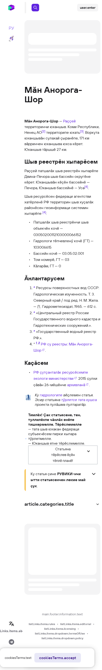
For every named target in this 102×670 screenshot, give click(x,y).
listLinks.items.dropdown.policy (62, 638)
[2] (43, 131)
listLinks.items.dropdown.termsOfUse (60, 633)
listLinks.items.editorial (75, 624)
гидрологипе (51, 395)
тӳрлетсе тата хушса (79, 399)
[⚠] (25, 438)
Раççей (69, 121)
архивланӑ (76, 384)
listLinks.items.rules (42, 624)
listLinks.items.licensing (60, 628)
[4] (86, 186)
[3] (81, 131)
